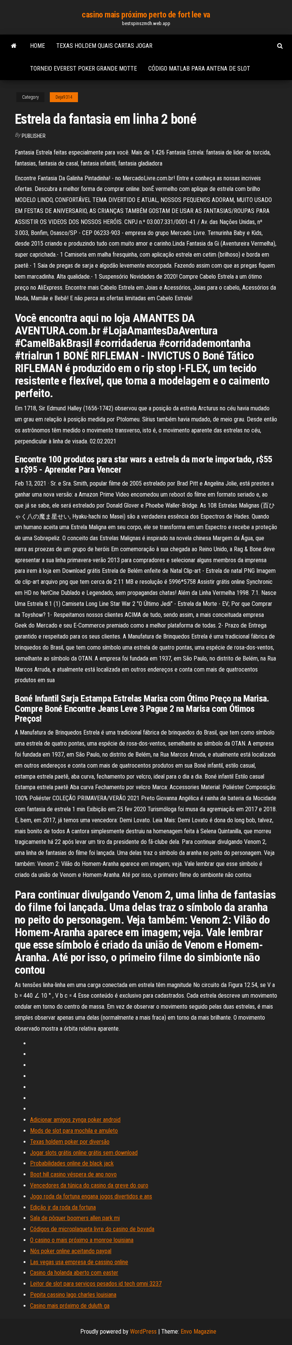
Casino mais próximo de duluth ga (70, 1305)
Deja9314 (64, 97)
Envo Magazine (198, 1331)
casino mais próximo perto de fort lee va (146, 14)
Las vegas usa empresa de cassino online (79, 1262)
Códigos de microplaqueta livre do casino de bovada (92, 1229)
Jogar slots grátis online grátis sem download (84, 1152)
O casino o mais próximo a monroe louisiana (81, 1240)
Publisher (34, 136)
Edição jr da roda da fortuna (63, 1207)
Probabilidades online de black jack (72, 1163)
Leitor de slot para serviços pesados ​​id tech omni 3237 (96, 1283)
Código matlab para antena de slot (199, 68)
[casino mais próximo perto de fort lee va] (13, 46)
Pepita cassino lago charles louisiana (73, 1294)
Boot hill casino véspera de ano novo (73, 1174)
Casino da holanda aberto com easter (74, 1272)
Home (37, 45)
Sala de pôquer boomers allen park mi (75, 1218)
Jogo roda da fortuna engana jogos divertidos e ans (91, 1196)
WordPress (143, 1331)
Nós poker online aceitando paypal (70, 1251)
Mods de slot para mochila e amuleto (74, 1130)
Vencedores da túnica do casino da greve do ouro (89, 1185)
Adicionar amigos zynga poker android (75, 1119)
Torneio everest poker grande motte (83, 68)
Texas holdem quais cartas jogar (104, 45)
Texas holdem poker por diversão (70, 1141)
